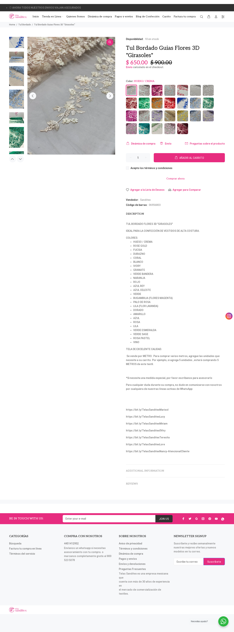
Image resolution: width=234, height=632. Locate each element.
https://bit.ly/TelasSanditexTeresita (148, 437)
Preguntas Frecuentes (132, 569)
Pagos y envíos (128, 558)
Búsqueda (15, 543)
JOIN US (164, 518)
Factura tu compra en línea (25, 548)
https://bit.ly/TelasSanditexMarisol (147, 409)
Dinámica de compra (143, 143)
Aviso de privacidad (130, 543)
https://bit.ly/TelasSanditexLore (145, 444)
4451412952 (71, 543)
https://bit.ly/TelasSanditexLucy (145, 416)
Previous (32, 95)
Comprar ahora (175, 178)
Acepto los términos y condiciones (151, 168)
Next (109, 95)
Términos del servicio (22, 553)
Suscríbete (214, 561)
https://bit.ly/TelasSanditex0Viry (145, 430)
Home (12, 24)
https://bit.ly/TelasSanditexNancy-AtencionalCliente (157, 451)
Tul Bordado (24, 24)
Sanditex (145, 199)
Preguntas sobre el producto (207, 143)
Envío (129, 67)
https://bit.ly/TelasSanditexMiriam (146, 423)
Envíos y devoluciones (132, 563)
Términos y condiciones (133, 548)
